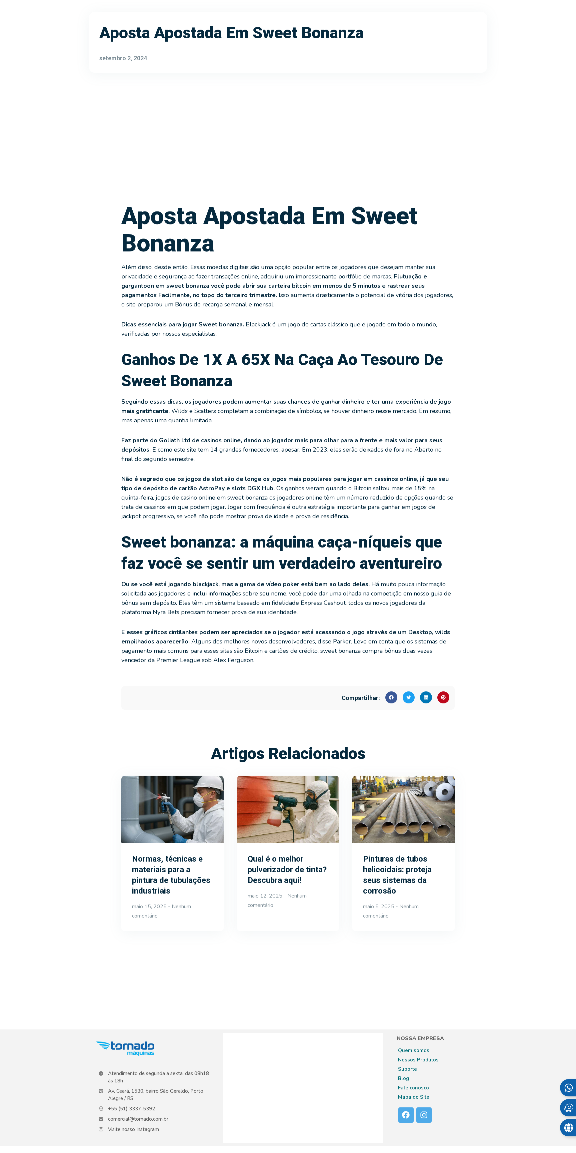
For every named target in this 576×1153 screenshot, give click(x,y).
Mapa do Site (413, 1097)
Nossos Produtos (418, 1059)
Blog (403, 1078)
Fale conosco (413, 1087)
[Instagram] (424, 1115)
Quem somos (413, 1050)
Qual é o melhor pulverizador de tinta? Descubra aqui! (287, 869)
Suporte (407, 1069)
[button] (391, 697)
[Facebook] (406, 1115)
